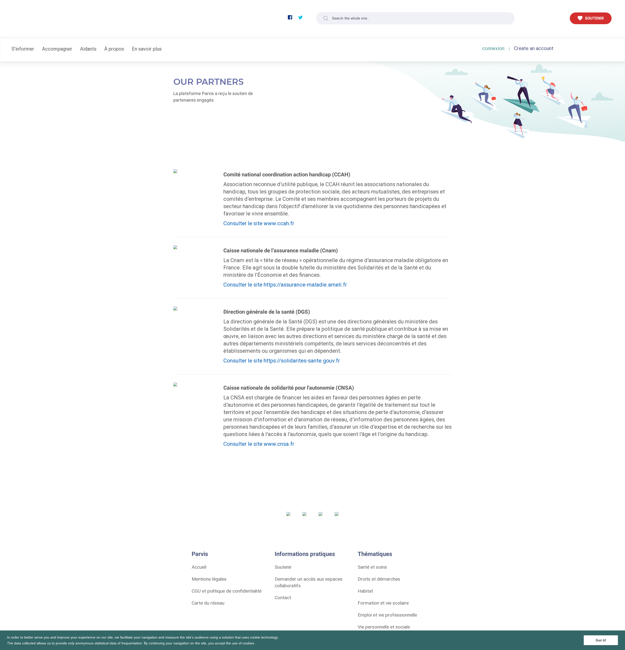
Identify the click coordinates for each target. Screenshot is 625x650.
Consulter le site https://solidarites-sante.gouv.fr (281, 360)
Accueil (199, 567)
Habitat (365, 591)
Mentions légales (209, 579)
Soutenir (283, 567)
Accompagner (57, 49)
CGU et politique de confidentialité (226, 591)
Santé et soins (372, 567)
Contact (283, 597)
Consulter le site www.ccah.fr (258, 223)
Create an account (533, 48)
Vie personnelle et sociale (384, 627)
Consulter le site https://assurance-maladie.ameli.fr (285, 284)
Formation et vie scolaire (383, 603)
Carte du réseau (208, 603)
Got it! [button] (601, 640)
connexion (493, 48)
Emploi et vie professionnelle (387, 615)
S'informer (22, 49)
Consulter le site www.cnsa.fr (258, 444)
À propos (114, 49)
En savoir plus (147, 49)
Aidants (88, 49)
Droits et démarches (379, 579)
